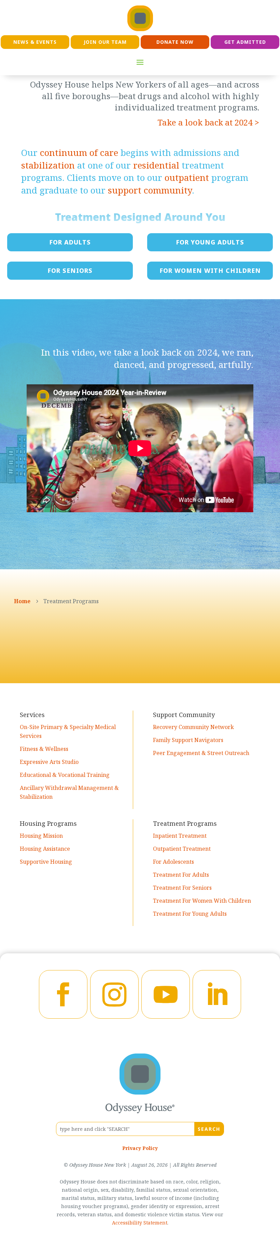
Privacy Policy (140, 1148)
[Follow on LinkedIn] (217, 994)
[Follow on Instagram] (114, 994)
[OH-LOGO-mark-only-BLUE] (140, 1092)
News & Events (35, 42)
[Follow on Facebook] (63, 994)
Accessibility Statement (139, 1222)
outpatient (187, 177)
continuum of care (79, 152)
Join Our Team (105, 42)
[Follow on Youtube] (165, 994)
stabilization (48, 165)
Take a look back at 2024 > (208, 122)
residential (156, 165)
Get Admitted (245, 42)
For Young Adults (210, 242)
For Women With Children (210, 270)
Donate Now (175, 42)
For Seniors (70, 270)
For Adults (70, 242)
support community (150, 190)
